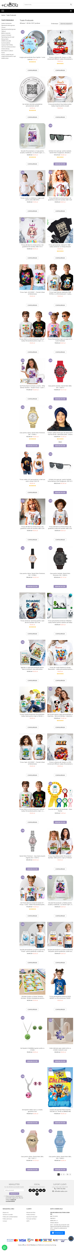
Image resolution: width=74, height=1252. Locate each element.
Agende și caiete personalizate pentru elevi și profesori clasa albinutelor (32, 668)
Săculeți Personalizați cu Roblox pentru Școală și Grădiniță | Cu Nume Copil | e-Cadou (60, 903)
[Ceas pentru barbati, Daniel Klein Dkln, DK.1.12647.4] (60, 371)
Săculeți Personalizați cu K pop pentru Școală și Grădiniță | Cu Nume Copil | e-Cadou (32, 151)
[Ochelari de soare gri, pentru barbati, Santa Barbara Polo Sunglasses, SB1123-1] (60, 465)
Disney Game (4, 39)
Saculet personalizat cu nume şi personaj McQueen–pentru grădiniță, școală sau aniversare (60, 950)
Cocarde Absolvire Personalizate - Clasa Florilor (60, 810)
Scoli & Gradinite (5, 43)
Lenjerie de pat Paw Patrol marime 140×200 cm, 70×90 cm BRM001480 (60, 1110)
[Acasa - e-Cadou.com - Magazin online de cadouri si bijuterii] (10, 4)
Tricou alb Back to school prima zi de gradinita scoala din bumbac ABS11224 (60, 199)
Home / (3, 15)
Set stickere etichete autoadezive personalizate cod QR (32, 105)
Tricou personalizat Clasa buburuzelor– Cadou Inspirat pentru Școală (60, 105)
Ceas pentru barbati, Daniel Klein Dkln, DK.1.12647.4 (60, 386)
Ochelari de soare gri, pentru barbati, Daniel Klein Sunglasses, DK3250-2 (60, 151)
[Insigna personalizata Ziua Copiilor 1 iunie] (32, 43)
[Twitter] (40, 1190)
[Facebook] (30, 1190)
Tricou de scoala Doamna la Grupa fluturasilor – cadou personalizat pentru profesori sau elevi (60, 668)
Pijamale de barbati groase (8, 29)
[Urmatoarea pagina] (70, 1174)
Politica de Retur (30, 1214)
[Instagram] (37, 1194)
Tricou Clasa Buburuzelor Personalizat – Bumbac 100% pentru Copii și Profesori (60, 857)
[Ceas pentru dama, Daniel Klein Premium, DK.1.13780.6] (32, 559)
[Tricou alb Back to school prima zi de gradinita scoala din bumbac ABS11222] (60, 511)
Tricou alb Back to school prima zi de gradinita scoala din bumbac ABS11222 (60, 527)
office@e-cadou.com (60, 1191)
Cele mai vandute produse (8, 47)
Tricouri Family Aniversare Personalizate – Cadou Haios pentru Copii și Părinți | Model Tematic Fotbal (32, 715)
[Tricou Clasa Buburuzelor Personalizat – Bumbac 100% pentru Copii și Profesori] (60, 841)
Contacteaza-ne (59, 1233)
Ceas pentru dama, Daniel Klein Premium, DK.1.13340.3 (32, 433)
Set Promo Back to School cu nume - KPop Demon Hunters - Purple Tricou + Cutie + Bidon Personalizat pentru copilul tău (32, 386)
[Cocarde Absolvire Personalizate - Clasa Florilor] (60, 794)
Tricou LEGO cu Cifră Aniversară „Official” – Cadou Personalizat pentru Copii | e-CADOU (32, 340)
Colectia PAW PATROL (7, 45)
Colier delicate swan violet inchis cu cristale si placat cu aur (60, 1049)
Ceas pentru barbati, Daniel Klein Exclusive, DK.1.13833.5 (60, 574)
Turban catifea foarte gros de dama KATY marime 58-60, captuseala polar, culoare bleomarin (60, 433)
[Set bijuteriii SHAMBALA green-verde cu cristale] (32, 1030)
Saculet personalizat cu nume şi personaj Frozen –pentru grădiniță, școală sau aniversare (32, 950)
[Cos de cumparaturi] (71, 11)
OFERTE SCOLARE (6, 41)
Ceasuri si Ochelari (6, 35)
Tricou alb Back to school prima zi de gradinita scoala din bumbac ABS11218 (32, 527)
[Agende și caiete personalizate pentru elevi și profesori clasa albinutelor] (32, 653)
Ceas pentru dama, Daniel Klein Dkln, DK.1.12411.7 (32, 1157)
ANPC (28, 1221)
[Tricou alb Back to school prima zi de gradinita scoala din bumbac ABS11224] (60, 183)
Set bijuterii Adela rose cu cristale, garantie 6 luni (32, 1110)
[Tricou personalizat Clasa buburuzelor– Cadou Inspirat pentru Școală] (60, 89)
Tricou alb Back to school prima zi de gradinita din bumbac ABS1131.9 (32, 245)
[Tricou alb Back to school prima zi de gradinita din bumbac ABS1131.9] (32, 230)
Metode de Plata (30, 1212)
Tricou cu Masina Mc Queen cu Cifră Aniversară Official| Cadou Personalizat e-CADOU (60, 58)
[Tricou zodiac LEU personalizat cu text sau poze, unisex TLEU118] (32, 465)
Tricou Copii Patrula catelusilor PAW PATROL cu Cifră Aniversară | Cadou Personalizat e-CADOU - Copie (60, 293)
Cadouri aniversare (6, 23)
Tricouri (3, 27)
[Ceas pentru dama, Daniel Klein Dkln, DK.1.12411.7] (32, 1142)
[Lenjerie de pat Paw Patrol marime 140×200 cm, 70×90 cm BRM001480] (60, 1087)
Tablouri (3, 31)
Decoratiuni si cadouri (7, 50)
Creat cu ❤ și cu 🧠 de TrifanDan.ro (27, 1245)
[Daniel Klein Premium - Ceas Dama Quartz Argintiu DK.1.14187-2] (32, 841)
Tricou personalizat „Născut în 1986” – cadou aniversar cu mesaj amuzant (60, 245)
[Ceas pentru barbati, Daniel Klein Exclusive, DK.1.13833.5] (60, 559)
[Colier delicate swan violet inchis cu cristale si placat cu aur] (60, 1031)
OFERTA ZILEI (4, 58)
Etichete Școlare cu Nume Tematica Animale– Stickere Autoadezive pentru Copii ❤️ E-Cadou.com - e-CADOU (32, 997)
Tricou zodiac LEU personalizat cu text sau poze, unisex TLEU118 (32, 480)
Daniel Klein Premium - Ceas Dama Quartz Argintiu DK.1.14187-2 (32, 857)
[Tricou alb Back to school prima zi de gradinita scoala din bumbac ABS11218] (32, 512)
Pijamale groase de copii (7, 37)
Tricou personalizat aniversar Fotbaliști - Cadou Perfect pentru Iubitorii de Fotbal (60, 621)
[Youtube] (37, 1190)
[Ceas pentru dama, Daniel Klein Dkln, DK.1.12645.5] (60, 1142)
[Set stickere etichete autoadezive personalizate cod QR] (32, 89)
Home (3, 52)
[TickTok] (43, 1190)
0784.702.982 (60, 1188)
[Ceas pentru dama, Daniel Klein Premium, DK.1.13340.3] (32, 418)
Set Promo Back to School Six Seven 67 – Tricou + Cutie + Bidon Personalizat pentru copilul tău (32, 903)
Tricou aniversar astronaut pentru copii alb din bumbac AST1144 (32, 621)
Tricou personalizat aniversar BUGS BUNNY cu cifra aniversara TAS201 (60, 997)
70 (67, 1174)
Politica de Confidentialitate (11, 1200)
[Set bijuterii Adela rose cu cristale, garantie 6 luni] (32, 1087)
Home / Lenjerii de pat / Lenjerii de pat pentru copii (8, 55)
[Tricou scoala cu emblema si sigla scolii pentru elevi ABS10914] (32, 183)
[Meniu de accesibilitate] (71, 1238)
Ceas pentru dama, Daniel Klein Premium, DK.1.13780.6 (32, 574)
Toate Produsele (11, 15)
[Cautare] (71, 4)
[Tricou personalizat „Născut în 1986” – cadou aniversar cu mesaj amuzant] (60, 230)
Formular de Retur (31, 1219)
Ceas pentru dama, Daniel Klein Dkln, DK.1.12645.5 (60, 1157)
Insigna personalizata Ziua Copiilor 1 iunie (32, 57)
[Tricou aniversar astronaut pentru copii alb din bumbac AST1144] (32, 605)
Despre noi (5, 1212)
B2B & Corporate (5, 33)
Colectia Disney (5, 49)
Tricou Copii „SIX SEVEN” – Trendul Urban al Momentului (32, 293)
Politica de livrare (7, 1219)
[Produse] (3, 11)
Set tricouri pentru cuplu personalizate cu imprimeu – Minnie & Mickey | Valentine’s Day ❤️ (60, 715)
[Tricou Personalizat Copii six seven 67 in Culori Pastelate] (60, 324)
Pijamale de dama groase (8, 25)
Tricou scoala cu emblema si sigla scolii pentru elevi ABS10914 (32, 199)
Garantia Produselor (31, 1217)
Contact (5, 1221)
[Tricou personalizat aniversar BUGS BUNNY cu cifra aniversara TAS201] (60, 982)
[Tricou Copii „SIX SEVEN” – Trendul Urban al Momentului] (32, 277)
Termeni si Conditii (8, 1214)
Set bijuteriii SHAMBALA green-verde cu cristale (32, 1049)
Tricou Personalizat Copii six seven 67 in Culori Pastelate (60, 340)
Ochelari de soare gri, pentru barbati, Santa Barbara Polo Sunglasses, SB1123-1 (60, 480)
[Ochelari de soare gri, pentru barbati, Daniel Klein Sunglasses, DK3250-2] (60, 136)
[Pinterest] (33, 1190)
